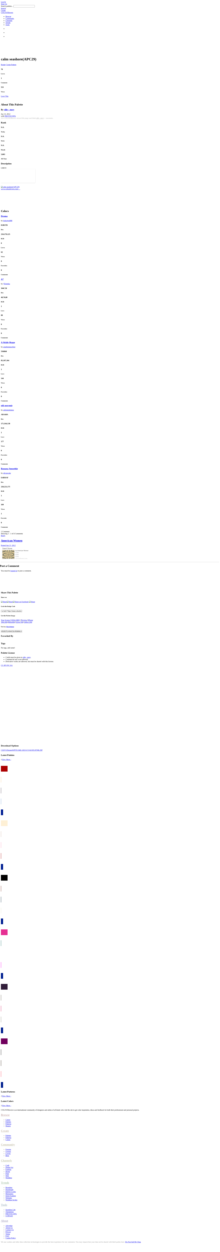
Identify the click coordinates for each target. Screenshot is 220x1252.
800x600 (11, 622)
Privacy (8, 1232)
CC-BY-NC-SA (7, 665)
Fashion (8, 1170)
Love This (4, 96)
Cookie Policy (11, 1238)
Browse (8, 16)
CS (2, 750)
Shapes (8, 1126)
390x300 (4, 622)
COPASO (9, 1216)
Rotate (3, 65)
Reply (3, 536)
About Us (9, 1228)
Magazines (9, 1194)
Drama (4, 216)
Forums (8, 1149)
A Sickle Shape (8, 342)
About (4, 1220)
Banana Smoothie (9, 468)
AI (30, 750)
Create (3, 10)
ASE (23, 750)
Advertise (9, 1226)
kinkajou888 (7, 221)
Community (10, 19)
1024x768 (19, 622)
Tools (8, 25)
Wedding (9, 1178)
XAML (18, 750)
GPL (32, 750)
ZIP (41, 750)
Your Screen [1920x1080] (10, 620)
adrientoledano (8, 410)
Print (7, 1174)
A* (2, 279)
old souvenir (6, 405)
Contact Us (10, 1230)
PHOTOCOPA (10, 116)
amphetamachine (9, 347)
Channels (9, 21)
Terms (8, 1234)
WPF (14, 750)
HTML (37, 750)
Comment (4, 83)
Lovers (8, 1154)
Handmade (9, 1190)
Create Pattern (11, 65)
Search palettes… (7, 6)
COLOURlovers (7, 13)
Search (3, 8)
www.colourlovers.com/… (10, 189)
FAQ (7, 1236)
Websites (9, 1198)
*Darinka (6, 284)
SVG (5, 750)
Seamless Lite (10, 1210)
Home (8, 1172)
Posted (8, 545)
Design (9, 750)
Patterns (8, 1124)
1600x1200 (28, 622)
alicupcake (7, 473)
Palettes (8, 1122)
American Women (11, 540)
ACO (27, 750)
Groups (8, 1151)
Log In (3, 2)
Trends (8, 23)
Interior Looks (11, 1192)
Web (7, 1176)
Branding (9, 1188)
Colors (8, 1120)
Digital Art (9, 1167)
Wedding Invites (11, 1200)
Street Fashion (11, 1196)
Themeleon (10, 1212)
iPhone (30, 620)
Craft (7, 1165)
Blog (7, 1156)
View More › (6, 760)
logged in (13, 571)
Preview (24, 620)
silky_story (9, 109)
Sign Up (4, 4)
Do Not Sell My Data (133, 1242)
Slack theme (10, 627)
